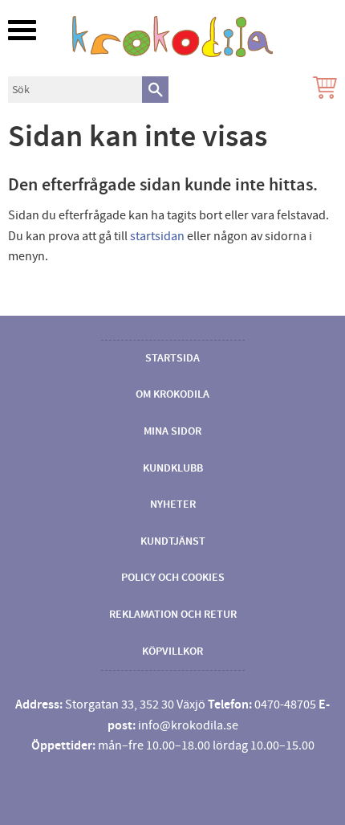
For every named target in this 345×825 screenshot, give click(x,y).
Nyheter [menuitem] (173, 504)
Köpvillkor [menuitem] (172, 651)
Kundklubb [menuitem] (173, 468)
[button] (22, 30)
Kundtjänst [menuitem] (172, 541)
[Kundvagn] (321, 89)
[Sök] (155, 89)
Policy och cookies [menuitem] (173, 577)
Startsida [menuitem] (172, 358)
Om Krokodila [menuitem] (172, 394)
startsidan (157, 236)
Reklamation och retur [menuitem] (173, 614)
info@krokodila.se (188, 725)
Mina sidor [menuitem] (172, 431)
